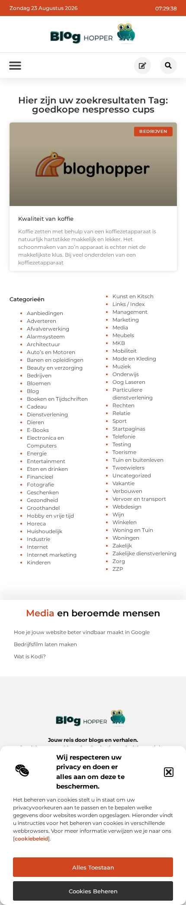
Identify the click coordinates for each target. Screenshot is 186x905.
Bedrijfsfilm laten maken (45, 644)
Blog (33, 391)
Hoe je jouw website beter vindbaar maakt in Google (82, 632)
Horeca (36, 523)
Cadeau (37, 406)
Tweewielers (128, 467)
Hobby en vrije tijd (50, 515)
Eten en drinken (47, 469)
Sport (119, 421)
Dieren (35, 422)
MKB (118, 343)
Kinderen (39, 562)
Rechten (123, 405)
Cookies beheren (93, 891)
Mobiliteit (124, 351)
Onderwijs (125, 374)
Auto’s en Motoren (51, 352)
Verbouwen (127, 491)
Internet (37, 547)
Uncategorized (131, 475)
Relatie (121, 413)
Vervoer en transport (139, 499)
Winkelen (124, 522)
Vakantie (123, 483)
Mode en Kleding (134, 358)
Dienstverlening (47, 414)
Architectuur (43, 344)
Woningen (125, 538)
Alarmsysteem (46, 336)
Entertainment (46, 461)
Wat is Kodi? (30, 656)
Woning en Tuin (132, 530)
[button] (168, 772)
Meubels (123, 335)
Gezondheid (42, 500)
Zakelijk (122, 545)
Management (130, 312)
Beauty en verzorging (55, 367)
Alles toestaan (93, 867)
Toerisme (124, 452)
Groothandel (43, 508)
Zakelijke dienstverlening (144, 553)
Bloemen (39, 383)
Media (120, 327)
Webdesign (126, 506)
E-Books (38, 430)
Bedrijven (39, 375)
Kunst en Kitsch (133, 296)
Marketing (125, 319)
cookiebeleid (31, 838)
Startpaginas (128, 428)
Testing (121, 444)
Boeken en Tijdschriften (57, 399)
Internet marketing (52, 554)
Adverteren (41, 321)
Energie (37, 453)
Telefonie (123, 436)
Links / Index (128, 304)
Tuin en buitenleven (138, 460)
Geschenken (43, 492)
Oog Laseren (128, 382)
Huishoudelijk (44, 531)
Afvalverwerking (48, 328)
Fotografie (40, 484)
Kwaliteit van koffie (46, 218)
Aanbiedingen (45, 313)
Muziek (121, 366)
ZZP (117, 569)
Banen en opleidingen (55, 360)
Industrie (38, 539)
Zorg (118, 561)
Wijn (118, 514)
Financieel (40, 476)
